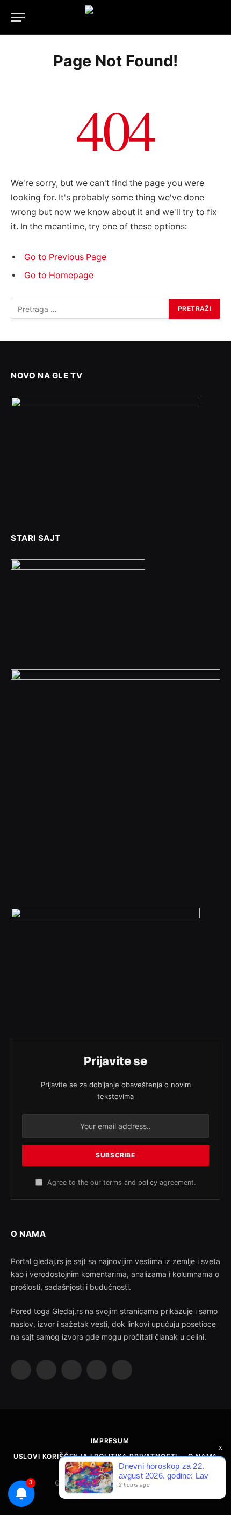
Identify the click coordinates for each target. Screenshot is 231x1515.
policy (147, 1182)
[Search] (215, 17)
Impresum (110, 1441)
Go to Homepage (58, 275)
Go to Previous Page (65, 257)
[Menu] (18, 17)
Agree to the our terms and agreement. (120, 1182)
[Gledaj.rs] (115, 17)
